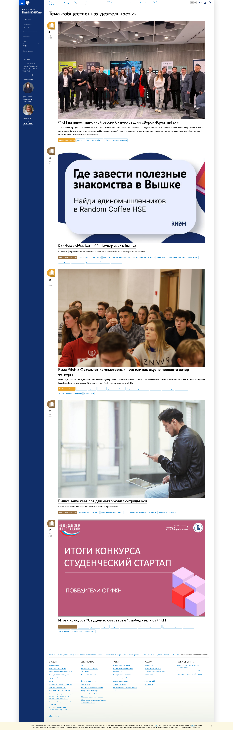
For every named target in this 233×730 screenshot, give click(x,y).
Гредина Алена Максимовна (28, 124)
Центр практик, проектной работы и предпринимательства (149, 655)
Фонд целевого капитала (57, 687)
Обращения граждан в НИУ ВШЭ (60, 684)
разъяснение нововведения (111, 512)
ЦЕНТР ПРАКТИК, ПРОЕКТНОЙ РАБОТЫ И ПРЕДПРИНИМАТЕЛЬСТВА (32, 11)
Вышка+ (83, 678)
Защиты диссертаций (120, 678)
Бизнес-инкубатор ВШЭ (89, 694)
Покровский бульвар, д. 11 (30, 67)
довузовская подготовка (177, 257)
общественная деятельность (116, 140)
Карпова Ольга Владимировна (28, 100)
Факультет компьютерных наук (115, 655)
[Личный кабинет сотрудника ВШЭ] (205, 2)
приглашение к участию (121, 257)
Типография (149, 675)
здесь (156, 725)
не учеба (105, 627)
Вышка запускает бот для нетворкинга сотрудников (102, 500)
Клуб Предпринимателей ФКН (31, 44)
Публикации (149, 684)
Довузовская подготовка (89, 668)
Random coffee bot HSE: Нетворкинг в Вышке (97, 245)
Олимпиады (85, 672)
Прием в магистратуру (88, 681)
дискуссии (102, 389)
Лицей (83, 665)
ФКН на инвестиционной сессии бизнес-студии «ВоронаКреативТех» (118, 122)
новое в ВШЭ (96, 257)
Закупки (51, 681)
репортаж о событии (94, 140)
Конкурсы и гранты (119, 684)
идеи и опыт (81, 389)
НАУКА (116, 662)
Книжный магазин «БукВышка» (155, 672)
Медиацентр (149, 678)
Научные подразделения (121, 665)
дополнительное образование (97, 262)
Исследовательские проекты (123, 668)
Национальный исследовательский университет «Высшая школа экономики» (76, 655)
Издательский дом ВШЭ (153, 668)
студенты (80, 140)
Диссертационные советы (122, 675)
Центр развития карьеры (89, 691)
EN (195, 2)
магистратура (64, 262)
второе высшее (78, 262)
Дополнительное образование (92, 687)
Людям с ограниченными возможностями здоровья (58, 708)
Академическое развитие (121, 681)
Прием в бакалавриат (88, 675)
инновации (161, 257)
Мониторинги (117, 672)
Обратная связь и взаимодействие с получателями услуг (93, 701)
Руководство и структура (57, 668)
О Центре (27, 20)
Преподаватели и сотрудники (59, 675)
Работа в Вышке (54, 716)
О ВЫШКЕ (53, 662)
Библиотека (149, 665)
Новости (176, 655)
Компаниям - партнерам (28, 26)
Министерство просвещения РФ (188, 671)
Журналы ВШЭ (150, 681)
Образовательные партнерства (92, 697)
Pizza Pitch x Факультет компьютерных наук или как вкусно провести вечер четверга (123, 372)
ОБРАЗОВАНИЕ (87, 662)
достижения (83, 257)
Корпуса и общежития (56, 678)
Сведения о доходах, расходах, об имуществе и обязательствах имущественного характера (61, 696)
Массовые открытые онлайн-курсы (189, 674)
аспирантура (116, 262)
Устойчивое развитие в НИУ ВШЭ (60, 672)
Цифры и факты (54, 665)
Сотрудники (28, 51)
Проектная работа (30, 32)
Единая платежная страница (58, 713)
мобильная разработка (167, 512)
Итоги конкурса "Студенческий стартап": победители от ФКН (112, 620)
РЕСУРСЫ (149, 662)
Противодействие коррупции (59, 691)
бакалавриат (193, 257)
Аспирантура (85, 684)
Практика (26, 37)
